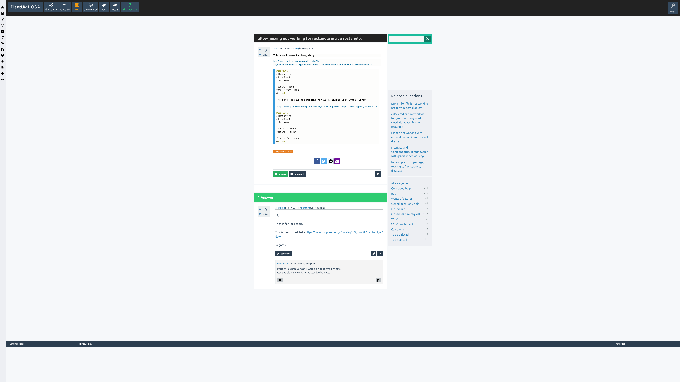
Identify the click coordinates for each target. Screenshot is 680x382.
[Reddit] (331, 161)
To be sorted (399, 239)
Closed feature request (405, 214)
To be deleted (400, 234)
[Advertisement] (129, 69)
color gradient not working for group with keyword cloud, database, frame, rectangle (407, 120)
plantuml (305, 208)
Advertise (620, 344)
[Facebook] (317, 161)
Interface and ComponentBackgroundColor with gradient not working (409, 152)
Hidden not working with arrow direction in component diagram (409, 137)
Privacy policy (85, 344)
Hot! (77, 9)
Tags (104, 9)
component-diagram (283, 152)
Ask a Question (130, 9)
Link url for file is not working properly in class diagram (409, 105)
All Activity (50, 9)
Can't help (397, 229)
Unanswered (91, 9)
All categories (399, 183)
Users (115, 9)
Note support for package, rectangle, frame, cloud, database (407, 166)
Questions (64, 9)
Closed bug (398, 208)
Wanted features (401, 198)
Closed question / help (405, 203)
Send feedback (17, 344)
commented (283, 263)
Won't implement (402, 224)
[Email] (337, 161)
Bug (297, 48)
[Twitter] (324, 161)
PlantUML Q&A (25, 7)
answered (280, 208)
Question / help (401, 188)
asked (276, 48)
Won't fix (397, 219)
